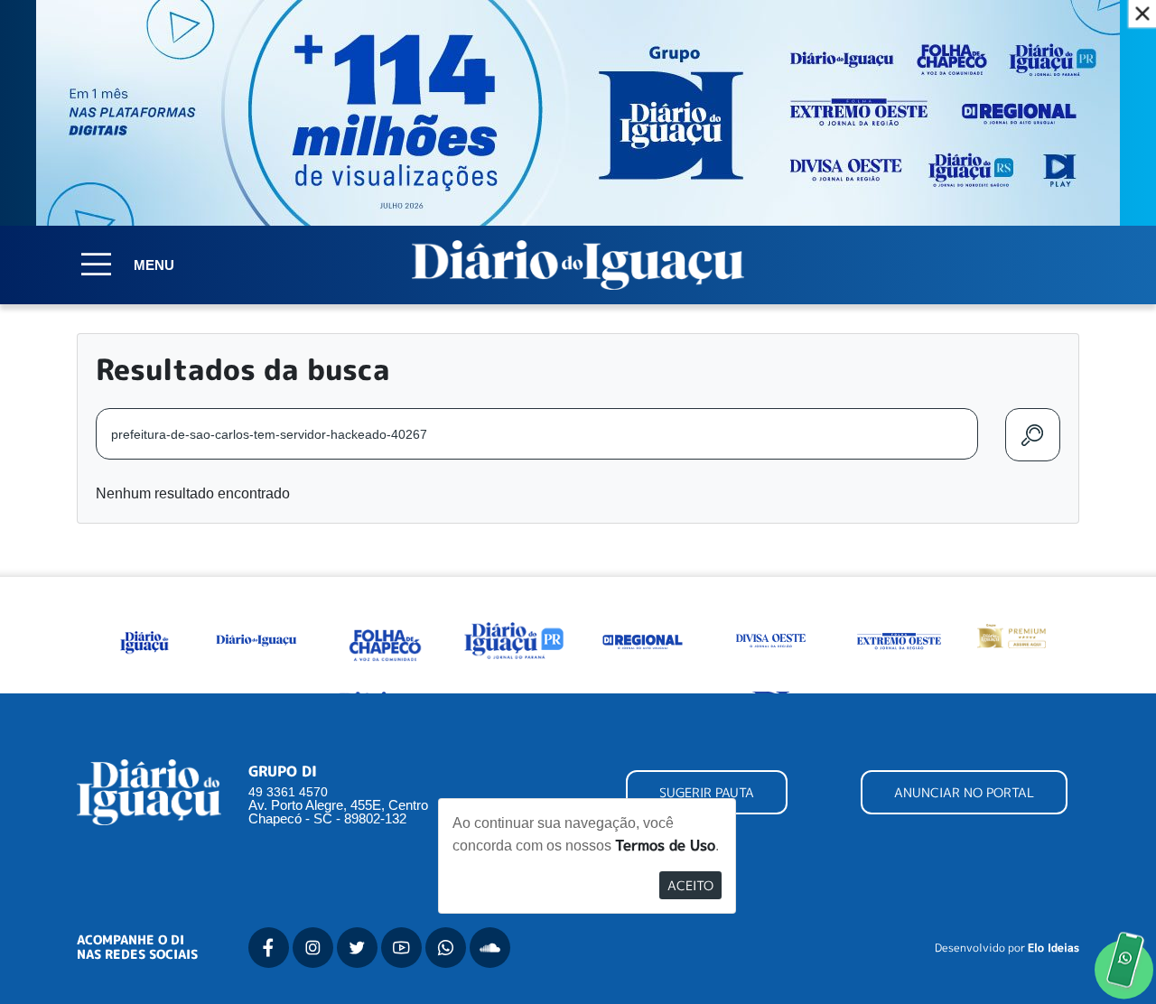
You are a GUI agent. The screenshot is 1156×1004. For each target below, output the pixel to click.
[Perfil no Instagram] (313, 947)
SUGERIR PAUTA (706, 792)
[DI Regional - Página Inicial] (145, 639)
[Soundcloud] (490, 947)
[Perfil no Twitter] (357, 947)
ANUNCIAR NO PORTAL (964, 792)
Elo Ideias (1053, 948)
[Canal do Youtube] (401, 947)
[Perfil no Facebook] (268, 947)
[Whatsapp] (445, 947)
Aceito (690, 885)
